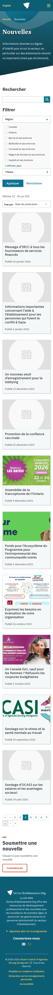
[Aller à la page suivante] (10, 823)
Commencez (15, 868)
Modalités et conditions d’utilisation (26, 971)
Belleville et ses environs (22, 143)
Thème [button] (9, 172)
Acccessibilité (26, 984)
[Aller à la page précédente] (10, 817)
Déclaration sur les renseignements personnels (26, 978)
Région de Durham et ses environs (27, 154)
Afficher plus (14, 165)
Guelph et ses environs (21, 160)
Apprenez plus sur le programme (28, 931)
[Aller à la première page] (5, 817)
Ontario (13, 132)
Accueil (6, 19)
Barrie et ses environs (20, 137)
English (6, 5)
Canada (13, 126)
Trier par (8, 204)
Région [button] (9, 119)
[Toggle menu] (43, 5)
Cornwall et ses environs (22, 148)
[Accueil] (26, 5)
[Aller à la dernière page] (15, 823)
